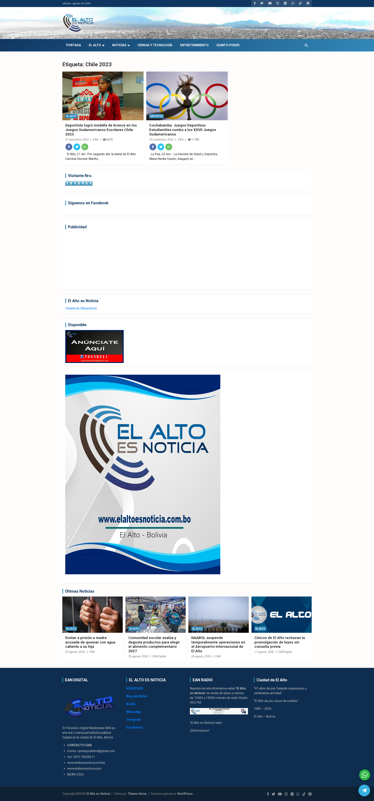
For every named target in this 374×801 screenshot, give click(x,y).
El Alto (95, 45)
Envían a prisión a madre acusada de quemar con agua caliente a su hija (90, 642)
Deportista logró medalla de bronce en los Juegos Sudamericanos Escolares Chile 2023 (101, 129)
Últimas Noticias (79, 591)
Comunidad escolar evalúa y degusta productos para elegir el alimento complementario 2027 (154, 644)
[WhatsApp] (84, 146)
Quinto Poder (227, 45)
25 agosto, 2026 (75, 651)
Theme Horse (137, 794)
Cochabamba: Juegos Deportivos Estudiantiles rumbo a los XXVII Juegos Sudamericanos (182, 129)
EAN (95, 139)
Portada (73, 45)
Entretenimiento (194, 45)
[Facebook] (68, 146)
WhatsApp (133, 712)
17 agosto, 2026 (264, 651)
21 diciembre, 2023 (77, 139)
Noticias (119, 45)
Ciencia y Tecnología (155, 45)
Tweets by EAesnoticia (81, 308)
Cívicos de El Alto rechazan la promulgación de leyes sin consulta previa (279, 642)
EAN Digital (159, 656)
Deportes (156, 116)
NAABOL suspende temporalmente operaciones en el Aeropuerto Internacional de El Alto (218, 644)
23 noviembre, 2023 (161, 139)
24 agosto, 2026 (201, 656)
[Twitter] (76, 146)
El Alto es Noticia (98, 794)
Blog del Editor (137, 696)
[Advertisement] (182, 259)
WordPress (185, 794)
